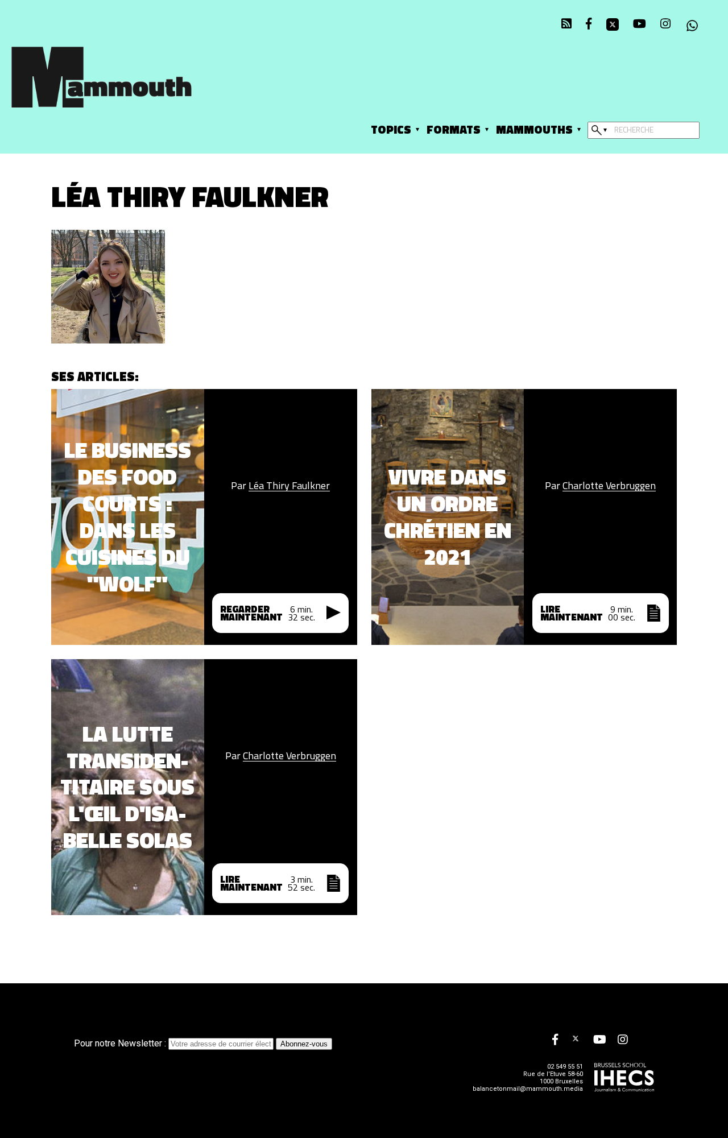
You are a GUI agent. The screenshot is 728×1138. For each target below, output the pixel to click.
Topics (391, 129)
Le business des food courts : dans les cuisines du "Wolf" (127, 517)
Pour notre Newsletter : (121, 1043)
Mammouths (534, 129)
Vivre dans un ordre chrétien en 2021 (447, 517)
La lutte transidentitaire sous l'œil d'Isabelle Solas (127, 787)
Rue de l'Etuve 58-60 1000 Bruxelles (553, 1077)
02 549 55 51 (565, 1066)
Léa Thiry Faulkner (289, 486)
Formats (454, 129)
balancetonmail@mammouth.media (528, 1089)
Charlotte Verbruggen (609, 486)
